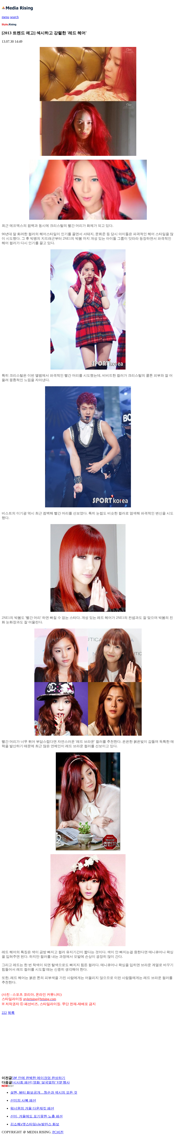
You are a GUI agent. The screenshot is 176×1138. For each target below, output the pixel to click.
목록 (11, 1013)
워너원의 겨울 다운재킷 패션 (32, 1108)
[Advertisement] (36, 1024)
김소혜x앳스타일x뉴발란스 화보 (34, 1124)
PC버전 (58, 1132)
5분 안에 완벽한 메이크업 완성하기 (38, 1078)
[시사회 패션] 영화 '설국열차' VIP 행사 (41, 1082)
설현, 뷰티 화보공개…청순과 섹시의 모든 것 (43, 1092)
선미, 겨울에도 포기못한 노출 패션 (36, 1116)
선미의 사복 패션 (23, 1100)
